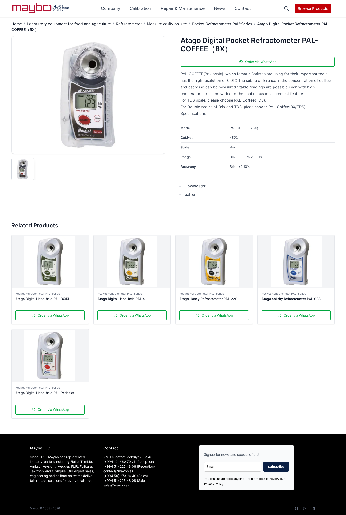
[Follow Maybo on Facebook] (296, 508)
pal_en (191, 194)
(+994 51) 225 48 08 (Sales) (125, 480)
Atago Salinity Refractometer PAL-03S (291, 299)
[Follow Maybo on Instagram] (305, 508)
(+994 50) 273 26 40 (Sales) (125, 476)
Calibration (140, 8)
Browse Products (313, 8)
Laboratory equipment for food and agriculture (69, 23)
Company (110, 8)
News (219, 8)
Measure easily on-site (167, 23)
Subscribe (276, 466)
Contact (243, 8)
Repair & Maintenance (183, 8)
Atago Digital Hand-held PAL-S (121, 299)
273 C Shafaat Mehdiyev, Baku (127, 457)
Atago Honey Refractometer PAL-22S (208, 299)
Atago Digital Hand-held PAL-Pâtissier (44, 393)
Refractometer (129, 23)
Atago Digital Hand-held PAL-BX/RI (42, 299)
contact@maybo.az (118, 471)
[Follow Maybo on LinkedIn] (313, 508)
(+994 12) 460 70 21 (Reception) (128, 462)
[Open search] (286, 8)
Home (16, 23)
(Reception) (146, 466)
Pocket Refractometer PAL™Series (222, 23)
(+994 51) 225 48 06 (120, 466)
